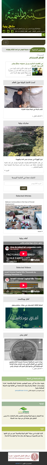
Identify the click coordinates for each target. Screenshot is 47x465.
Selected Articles (23, 196)
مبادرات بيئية (23, 123)
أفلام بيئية (23, 238)
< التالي (34, 116)
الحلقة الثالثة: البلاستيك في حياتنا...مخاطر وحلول (27, 305)
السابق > (40, 116)
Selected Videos (23, 268)
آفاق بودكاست (23, 299)
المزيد (7, 171)
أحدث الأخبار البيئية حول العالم (23, 82)
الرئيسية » (40, 55)
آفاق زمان (23, 335)
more (40, 231)
